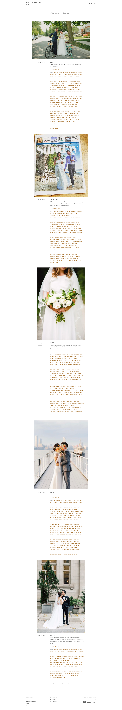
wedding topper (71, 121)
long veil (65, 379)
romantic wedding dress (68, 237)
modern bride (54, 95)
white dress (65, 125)
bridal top (72, 81)
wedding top (60, 121)
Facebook (54, 697)
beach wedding (60, 213)
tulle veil (64, 668)
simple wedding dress (72, 100)
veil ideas (69, 396)
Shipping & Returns (31, 701)
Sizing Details (29, 697)
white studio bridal (56, 126)
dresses (66, 87)
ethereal (71, 89)
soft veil (73, 388)
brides (72, 83)
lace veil (57, 379)
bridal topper (69, 511)
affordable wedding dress (62, 500)
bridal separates (67, 509)
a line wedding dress (61, 72)
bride (58, 83)
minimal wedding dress (70, 93)
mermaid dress (67, 519)
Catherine (54, 199)
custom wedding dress (57, 85)
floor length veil (56, 377)
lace (69, 91)
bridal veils (63, 364)
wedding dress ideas (63, 111)
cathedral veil (72, 368)
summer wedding (66, 102)
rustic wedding (72, 239)
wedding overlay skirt (72, 115)
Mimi (51, 62)
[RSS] (71, 13)
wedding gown (62, 113)
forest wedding (61, 91)
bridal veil (53, 364)
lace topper (58, 93)
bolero (71, 76)
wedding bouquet (65, 399)
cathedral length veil (57, 368)
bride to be (64, 83)
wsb (56, 128)
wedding (53, 110)
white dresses (74, 125)
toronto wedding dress (70, 106)
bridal (77, 76)
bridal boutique (55, 78)
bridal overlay (55, 80)
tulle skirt (77, 108)
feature (66, 230)
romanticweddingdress (68, 98)
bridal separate (66, 80)
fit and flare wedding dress (67, 516)
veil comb (61, 396)
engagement (63, 89)
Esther (52, 635)
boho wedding (68, 74)
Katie (52, 343)
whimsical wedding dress (65, 411)
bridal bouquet (64, 360)
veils (60, 398)
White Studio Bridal (34, 3)
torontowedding (66, 108)
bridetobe (78, 83)
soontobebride (55, 102)
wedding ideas (73, 113)
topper (75, 102)
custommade (59, 87)
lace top (65, 232)
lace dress (75, 91)
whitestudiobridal (71, 126)
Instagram (54, 701)
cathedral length (70, 366)
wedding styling (71, 254)
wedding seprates (56, 119)
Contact (28, 705)
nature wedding (68, 236)
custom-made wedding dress (70, 371)
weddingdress (54, 123)
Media (27, 703)
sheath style (59, 530)
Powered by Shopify (91, 699)
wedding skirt (67, 119)
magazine (73, 232)
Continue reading (54, 69)
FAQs (27, 699)
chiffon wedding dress (57, 222)
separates (60, 100)
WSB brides (54, 13)
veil (55, 396)
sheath (71, 528)
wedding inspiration (56, 115)
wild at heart (68, 415)
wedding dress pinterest (67, 251)
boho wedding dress (63, 215)
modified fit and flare (62, 523)
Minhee (52, 492)
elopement (53, 89)
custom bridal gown (72, 222)
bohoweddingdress (61, 76)
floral (52, 91)
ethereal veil (71, 375)
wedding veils (54, 409)
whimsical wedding (66, 123)
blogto (57, 651)
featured (74, 230)
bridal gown (76, 78)
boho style (58, 74)
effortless (74, 87)
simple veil (78, 662)
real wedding (69, 96)
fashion (78, 89)
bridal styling (63, 81)
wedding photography (57, 117)
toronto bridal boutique (70, 104)
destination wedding (71, 226)
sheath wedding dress (62, 532)
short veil (70, 662)
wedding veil (76, 407)
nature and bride (65, 95)
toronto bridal (55, 104)
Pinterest (54, 699)
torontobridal (55, 108)
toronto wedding (55, 106)
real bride (60, 96)
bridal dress (66, 78)
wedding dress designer (68, 249)
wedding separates (72, 117)
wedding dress (61, 110)
